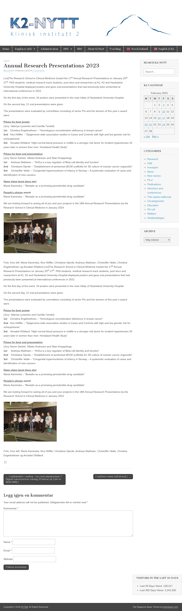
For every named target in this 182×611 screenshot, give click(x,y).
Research (152, 159)
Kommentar (11, 508)
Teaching (115, 49)
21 (150, 124)
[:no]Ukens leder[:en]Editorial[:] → (113, 476)
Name (8, 542)
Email (7, 550)
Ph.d (149, 180)
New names (154, 175)
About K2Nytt (96, 49)
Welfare (151, 213)
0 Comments (38, 70)
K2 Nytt (24, 607)
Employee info (23, 49)
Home (6, 49)
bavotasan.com (170, 607)
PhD (79, 49)
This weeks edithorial (159, 196)
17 (163, 118)
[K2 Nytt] (91, 20)
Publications (154, 184)
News (6, 61)
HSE (66, 49)
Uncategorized (155, 201)
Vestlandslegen (155, 217)
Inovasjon (152, 167)
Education (153, 205)
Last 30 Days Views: (151, 585)
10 (163, 111)
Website (8, 559)
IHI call (151, 209)
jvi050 (9, 70)
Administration (49, 49)
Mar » (155, 136)
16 (159, 118)
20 (146, 124)
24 (163, 124)
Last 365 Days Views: (152, 590)
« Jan (147, 136)
